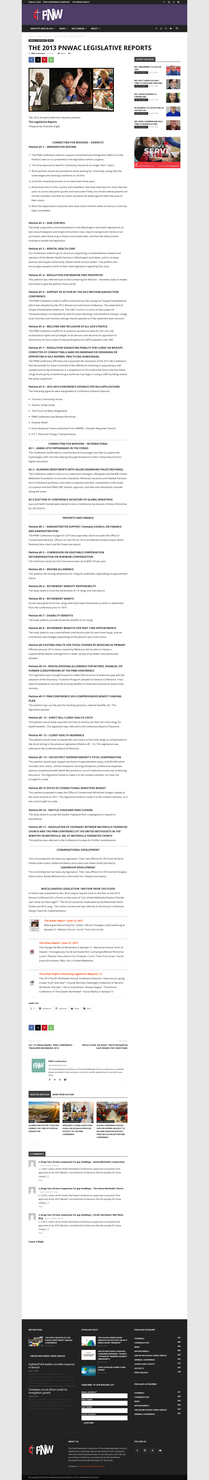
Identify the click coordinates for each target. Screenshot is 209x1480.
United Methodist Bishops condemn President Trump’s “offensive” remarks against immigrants (112, 1355)
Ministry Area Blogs (42, 28)
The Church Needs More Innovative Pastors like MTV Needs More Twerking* (112, 1340)
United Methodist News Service (47, 1356)
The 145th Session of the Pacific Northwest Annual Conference (59, 1340)
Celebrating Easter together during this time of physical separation (44, 1128)
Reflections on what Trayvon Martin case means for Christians (105, 1046)
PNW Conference (38, 53)
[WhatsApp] (51, 60)
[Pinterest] (44, 60)
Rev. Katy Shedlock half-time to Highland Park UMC (148, 81)
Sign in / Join (35, 2)
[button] (177, 28)
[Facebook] (164, 2)
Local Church (88, 1414)
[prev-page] (30, 1143)
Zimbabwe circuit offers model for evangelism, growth (48, 1391)
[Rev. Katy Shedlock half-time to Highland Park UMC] (173, 84)
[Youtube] (178, 2)
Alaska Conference (71, 1122)
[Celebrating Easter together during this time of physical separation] (44, 1112)
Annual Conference (44, 36)
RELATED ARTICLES (39, 1094)
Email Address (89, 1392)
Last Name (86, 1407)
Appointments (141, 72)
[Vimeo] (66, 1080)
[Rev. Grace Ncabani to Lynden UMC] (173, 98)
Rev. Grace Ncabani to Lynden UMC (145, 95)
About (94, 28)
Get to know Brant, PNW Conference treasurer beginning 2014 (50, 1046)
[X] (173, 2)
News (62, 28)
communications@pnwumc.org (91, 1466)
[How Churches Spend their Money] (88, 1371)
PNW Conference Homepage (56, 2)
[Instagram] (169, 2)
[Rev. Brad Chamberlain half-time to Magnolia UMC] (173, 125)
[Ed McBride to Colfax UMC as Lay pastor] (173, 111)
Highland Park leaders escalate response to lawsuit (52, 1366)
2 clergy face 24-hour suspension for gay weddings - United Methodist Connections (82, 1162)
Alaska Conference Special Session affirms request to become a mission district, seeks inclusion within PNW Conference (111, 1131)
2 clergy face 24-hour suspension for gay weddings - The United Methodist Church (81, 1188)
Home (31, 36)
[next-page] (35, 1143)
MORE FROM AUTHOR (63, 1094)
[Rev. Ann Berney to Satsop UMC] (173, 71)
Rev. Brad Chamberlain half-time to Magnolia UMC (148, 122)
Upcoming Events (80, 2)
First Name (86, 1399)
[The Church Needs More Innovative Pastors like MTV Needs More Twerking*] (88, 1341)
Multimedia (78, 28)
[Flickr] (55, 1080)
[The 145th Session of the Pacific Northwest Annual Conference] (36, 1341)
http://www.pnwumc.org (57, 1065)
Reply (41, 1180)
